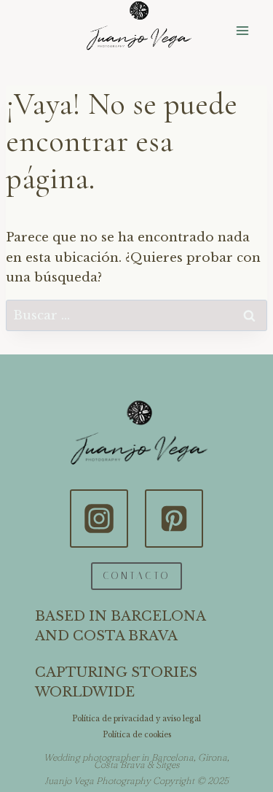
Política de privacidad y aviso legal (136, 718)
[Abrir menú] (242, 31)
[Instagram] (99, 518)
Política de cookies (137, 734)
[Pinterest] (174, 518)
